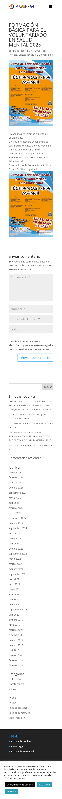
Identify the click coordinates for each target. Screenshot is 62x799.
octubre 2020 (16, 604)
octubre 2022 (16, 548)
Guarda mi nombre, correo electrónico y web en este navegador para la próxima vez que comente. (31, 345)
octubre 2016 (16, 645)
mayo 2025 (15, 497)
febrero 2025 (16, 507)
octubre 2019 (16, 619)
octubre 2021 (16, 569)
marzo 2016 (15, 655)
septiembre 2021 (18, 574)
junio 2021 (14, 584)
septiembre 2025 (18, 492)
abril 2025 (14, 502)
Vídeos (12, 689)
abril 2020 (14, 614)
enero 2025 (15, 513)
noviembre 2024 (17, 518)
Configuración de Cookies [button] (20, 784)
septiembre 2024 (18, 528)
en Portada (15, 679)
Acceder (13, 702)
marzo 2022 (15, 563)
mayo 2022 (15, 558)
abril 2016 (14, 650)
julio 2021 (14, 579)
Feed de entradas (18, 707)
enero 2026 (15, 482)
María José (18, 50)
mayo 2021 (15, 589)
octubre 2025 (16, 487)
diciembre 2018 (17, 634)
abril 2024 (14, 543)
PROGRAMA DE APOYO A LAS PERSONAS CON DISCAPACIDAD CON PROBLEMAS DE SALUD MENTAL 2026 (30, 436)
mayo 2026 (15, 472)
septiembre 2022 (18, 553)
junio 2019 (14, 624)
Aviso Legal (17, 746)
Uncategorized (26, 54)
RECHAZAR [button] (44, 784)
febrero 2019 (16, 629)
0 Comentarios (45, 54)
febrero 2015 (16, 660)
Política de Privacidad (22, 751)
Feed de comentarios (20, 712)
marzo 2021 (15, 599)
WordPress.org (17, 717)
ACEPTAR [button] (11, 791)
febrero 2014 (16, 665)
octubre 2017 (16, 640)
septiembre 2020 (18, 609)
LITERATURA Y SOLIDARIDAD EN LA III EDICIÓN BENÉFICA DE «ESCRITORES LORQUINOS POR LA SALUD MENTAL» (30, 405)
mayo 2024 (15, 538)
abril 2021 (14, 594)
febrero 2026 (16, 477)
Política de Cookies (21, 741)
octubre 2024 (16, 523)
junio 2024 (14, 533)
